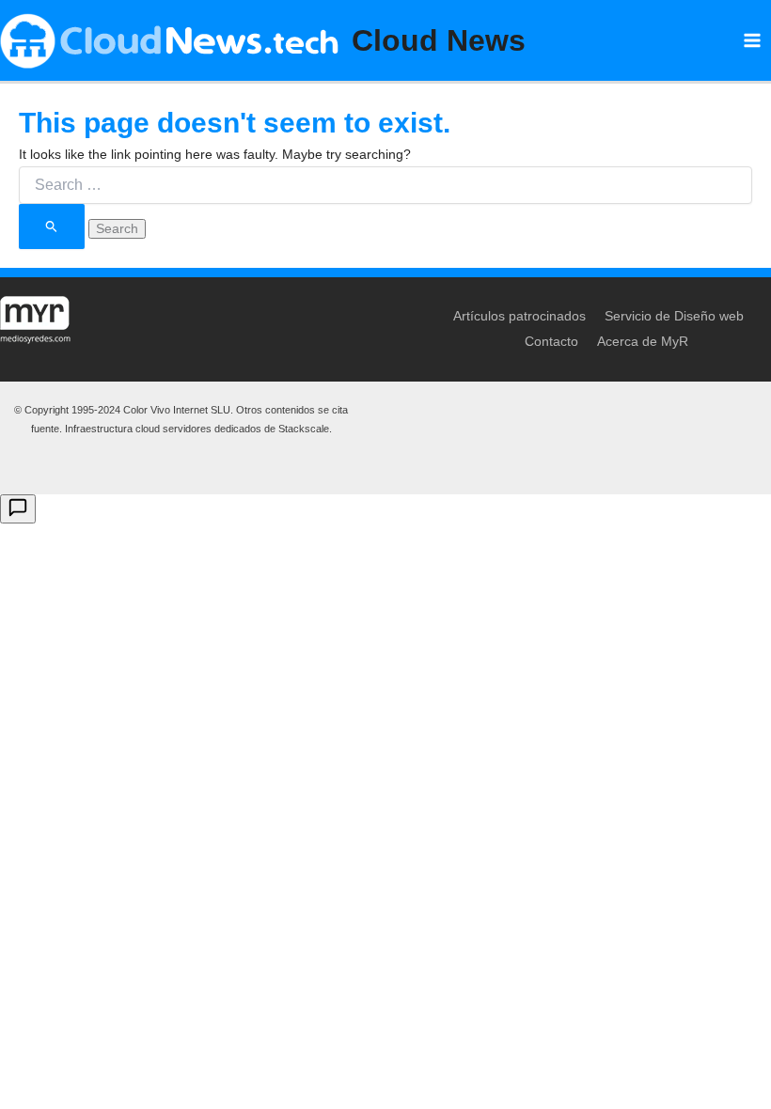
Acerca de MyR (642, 341)
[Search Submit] (52, 226)
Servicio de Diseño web (674, 315)
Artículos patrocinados (519, 315)
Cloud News (439, 40)
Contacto (551, 341)
